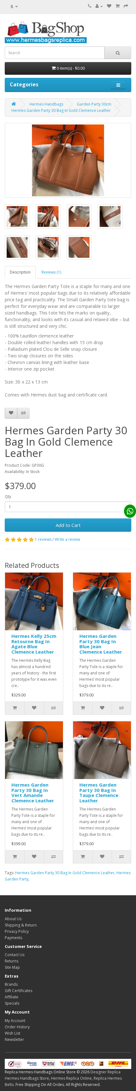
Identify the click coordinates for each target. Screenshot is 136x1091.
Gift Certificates (18, 990)
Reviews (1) (51, 272)
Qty (8, 496)
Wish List (12, 1033)
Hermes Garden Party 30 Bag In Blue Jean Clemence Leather (100, 644)
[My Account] (99, 6)
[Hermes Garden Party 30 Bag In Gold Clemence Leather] (68, 160)
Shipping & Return (21, 925)
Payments (13, 937)
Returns (11, 961)
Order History (17, 1027)
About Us (13, 918)
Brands (11, 984)
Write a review (67, 539)
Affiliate (11, 997)
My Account (15, 1020)
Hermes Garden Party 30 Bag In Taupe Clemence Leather (98, 793)
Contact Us (14, 954)
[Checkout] (126, 6)
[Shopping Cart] (117, 6)
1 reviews (43, 539)
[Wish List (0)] (109, 6)
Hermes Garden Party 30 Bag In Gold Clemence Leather (61, 110)
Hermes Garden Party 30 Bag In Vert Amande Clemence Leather (32, 793)
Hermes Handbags (46, 104)
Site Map (12, 967)
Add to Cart (68, 525)
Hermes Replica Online (71, 1078)
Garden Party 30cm (94, 104)
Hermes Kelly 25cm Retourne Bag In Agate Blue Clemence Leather (33, 644)
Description (20, 272)
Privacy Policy (17, 931)
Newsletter (14, 1039)
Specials (12, 1003)
